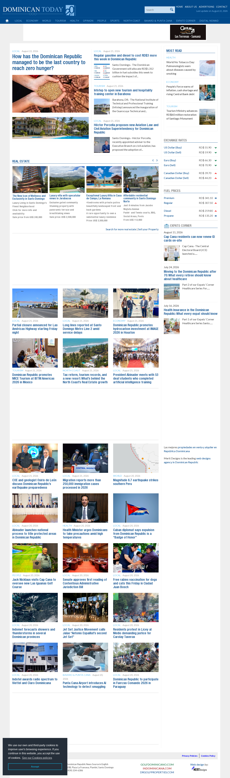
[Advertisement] (85, 32)
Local (18, 20)
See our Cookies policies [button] (37, 757)
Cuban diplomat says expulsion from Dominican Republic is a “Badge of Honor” (133, 534)
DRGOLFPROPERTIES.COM (157, 772)
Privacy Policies (190, 756)
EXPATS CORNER (180, 225)
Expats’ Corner (185, 20)
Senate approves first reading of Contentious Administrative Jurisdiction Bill (85, 583)
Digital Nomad (209, 20)
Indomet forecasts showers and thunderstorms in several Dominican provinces (33, 633)
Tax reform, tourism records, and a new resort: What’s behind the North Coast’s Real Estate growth (85, 379)
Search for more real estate (121, 229)
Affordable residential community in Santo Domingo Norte (139, 199)
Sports (114, 20)
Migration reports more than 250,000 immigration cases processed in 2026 (82, 484)
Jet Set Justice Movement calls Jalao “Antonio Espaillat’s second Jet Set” (85, 633)
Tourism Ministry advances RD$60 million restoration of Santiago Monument (182, 114)
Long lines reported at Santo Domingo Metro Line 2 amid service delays (82, 329)
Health (74, 20)
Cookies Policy (208, 756)
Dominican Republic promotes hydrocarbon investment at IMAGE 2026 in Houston (135, 329)
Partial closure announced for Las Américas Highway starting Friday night (35, 329)
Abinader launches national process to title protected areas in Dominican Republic (34, 534)
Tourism (60, 20)
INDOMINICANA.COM (157, 768)
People (101, 20)
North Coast (131, 20)
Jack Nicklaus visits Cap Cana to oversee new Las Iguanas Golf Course (34, 583)
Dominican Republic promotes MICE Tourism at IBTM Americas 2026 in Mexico (33, 379)
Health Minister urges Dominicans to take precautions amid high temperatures (85, 534)
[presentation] (153, 159)
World (46, 20)
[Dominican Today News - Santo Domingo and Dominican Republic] (39, 10)
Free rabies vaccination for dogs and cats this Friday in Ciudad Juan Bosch (135, 583)
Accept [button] (35, 766)
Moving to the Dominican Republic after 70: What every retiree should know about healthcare (190, 275)
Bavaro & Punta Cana (158, 20)
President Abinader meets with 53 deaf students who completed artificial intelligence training (135, 379)
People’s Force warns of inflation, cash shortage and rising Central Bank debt (182, 90)
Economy (32, 20)
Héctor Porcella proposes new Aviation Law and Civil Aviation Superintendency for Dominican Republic (126, 129)
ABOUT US (191, 6)
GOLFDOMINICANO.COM (157, 764)
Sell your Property (148, 229)
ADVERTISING (206, 6)
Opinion (88, 20)
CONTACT (221, 6)
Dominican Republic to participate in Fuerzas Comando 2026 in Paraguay (135, 683)
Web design (197, 764)
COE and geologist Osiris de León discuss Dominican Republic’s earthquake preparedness (34, 484)
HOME (179, 6)
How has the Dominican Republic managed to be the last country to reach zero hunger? (48, 62)
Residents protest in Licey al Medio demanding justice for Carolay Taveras (132, 633)
